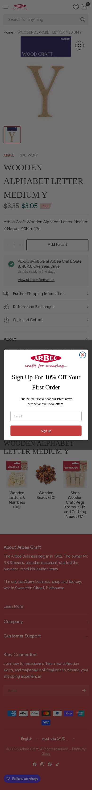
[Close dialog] (82, 355)
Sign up (46, 431)
